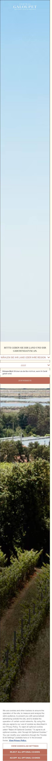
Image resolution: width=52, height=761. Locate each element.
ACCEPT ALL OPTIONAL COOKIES (25, 758)
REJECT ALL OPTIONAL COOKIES (25, 752)
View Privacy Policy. (17, 740)
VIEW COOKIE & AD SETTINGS (25, 746)
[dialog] (25, 380)
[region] (25, 732)
